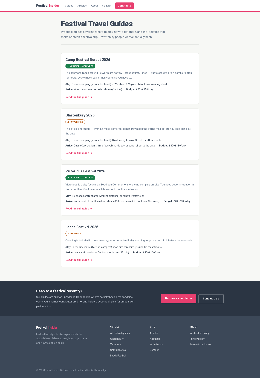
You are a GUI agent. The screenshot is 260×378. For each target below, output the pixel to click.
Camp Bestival (118, 350)
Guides (69, 5)
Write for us (156, 344)
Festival (47, 6)
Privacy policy (197, 338)
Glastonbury (117, 338)
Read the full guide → (78, 97)
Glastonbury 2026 (80, 115)
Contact (106, 5)
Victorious (115, 344)
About (94, 5)
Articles (82, 5)
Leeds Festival (118, 355)
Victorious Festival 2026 (85, 171)
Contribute (124, 5)
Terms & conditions (200, 344)
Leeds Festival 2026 (81, 227)
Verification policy (199, 333)
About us (155, 338)
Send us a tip (211, 298)
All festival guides (120, 333)
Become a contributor (178, 298)
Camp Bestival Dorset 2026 (87, 60)
